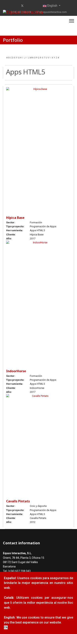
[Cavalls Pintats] (38, 442)
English (52, 6)
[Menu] (71, 21)
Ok (6, 627)
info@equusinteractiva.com (51, 11)
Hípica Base (15, 217)
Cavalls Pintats (18, 501)
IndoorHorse (16, 371)
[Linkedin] (28, 5)
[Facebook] (16, 5)
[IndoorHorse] (38, 300)
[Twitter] (22, 5)
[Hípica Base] (38, 147)
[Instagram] (35, 5)
